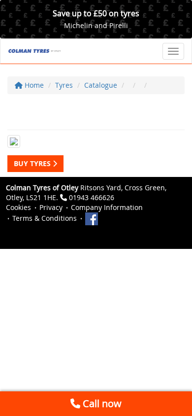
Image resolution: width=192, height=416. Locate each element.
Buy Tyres (33, 163)
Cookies (18, 207)
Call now (101, 403)
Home (33, 85)
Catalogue (100, 85)
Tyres (64, 85)
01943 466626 (91, 197)
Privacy (51, 207)
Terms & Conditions (44, 218)
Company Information (107, 207)
